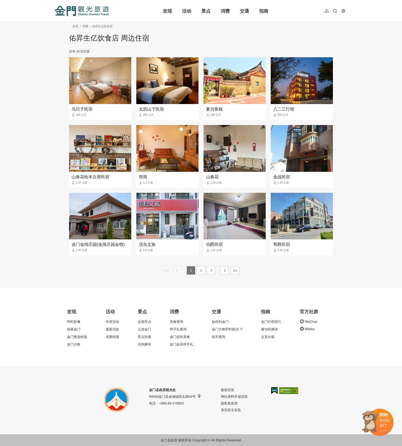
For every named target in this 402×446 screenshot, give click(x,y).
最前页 (167, 270)
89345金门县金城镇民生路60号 (172, 396)
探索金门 (73, 329)
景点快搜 (144, 336)
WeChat (311, 321)
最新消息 (112, 329)
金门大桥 (73, 344)
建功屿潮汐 (269, 329)
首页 (75, 26)
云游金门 (144, 329)
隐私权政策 (229, 403)
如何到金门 (220, 321)
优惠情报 (112, 336)
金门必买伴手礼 (181, 344)
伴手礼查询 (178, 329)
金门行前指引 (271, 321)
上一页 (177, 270)
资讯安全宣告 (231, 409)
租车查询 (218, 336)
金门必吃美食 (180, 336)
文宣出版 (267, 336)
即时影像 (73, 321)
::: (55, 2)
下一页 (224, 270)
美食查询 (176, 321)
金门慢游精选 (77, 336)
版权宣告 (227, 389)
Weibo (309, 328)
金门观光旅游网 (81, 11)
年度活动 (112, 321)
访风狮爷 (144, 344)
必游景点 (144, 321)
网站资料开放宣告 (234, 396)
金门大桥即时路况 (225, 329)
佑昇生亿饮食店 (102, 26)
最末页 (235, 270)
